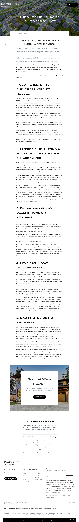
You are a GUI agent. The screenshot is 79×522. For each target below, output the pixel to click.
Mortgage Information (28, 6)
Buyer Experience (25, 3)
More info (64, 520)
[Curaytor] (10, 479)
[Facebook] (4, 469)
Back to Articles (22, 33)
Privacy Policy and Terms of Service (39, 449)
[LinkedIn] (9, 469)
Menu (62, 5)
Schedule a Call (38, 479)
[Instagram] (17, 469)
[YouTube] (14, 469)
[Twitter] (7, 469)
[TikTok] (4, 472)
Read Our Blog (26, 481)
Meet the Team (26, 475)
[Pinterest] (12, 469)
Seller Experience (37, 3)
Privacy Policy (71, 502)
